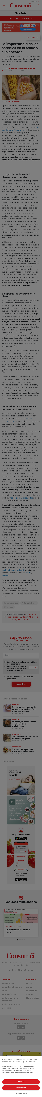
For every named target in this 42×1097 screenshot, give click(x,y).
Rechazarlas (21, 1088)
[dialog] (21, 1076)
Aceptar (21, 1082)
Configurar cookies (21, 1093)
